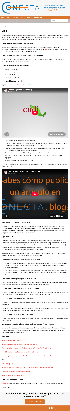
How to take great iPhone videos (13, 375)
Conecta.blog (15, 85)
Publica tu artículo (18, 17)
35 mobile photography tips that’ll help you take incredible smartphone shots (27, 356)
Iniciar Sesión (38, 17)
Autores (13, 21)
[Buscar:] (59, 20)
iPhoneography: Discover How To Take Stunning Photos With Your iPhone (26, 348)
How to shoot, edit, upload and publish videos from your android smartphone (27, 368)
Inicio (2, 17)
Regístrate (29, 17)
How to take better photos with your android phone (19, 344)
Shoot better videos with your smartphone (16, 372)
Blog (8, 17)
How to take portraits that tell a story (14, 340)
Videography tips (7, 364)
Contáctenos (6, 383)
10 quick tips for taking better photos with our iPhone (20, 352)
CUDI (18, 37)
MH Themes (37, 408)
